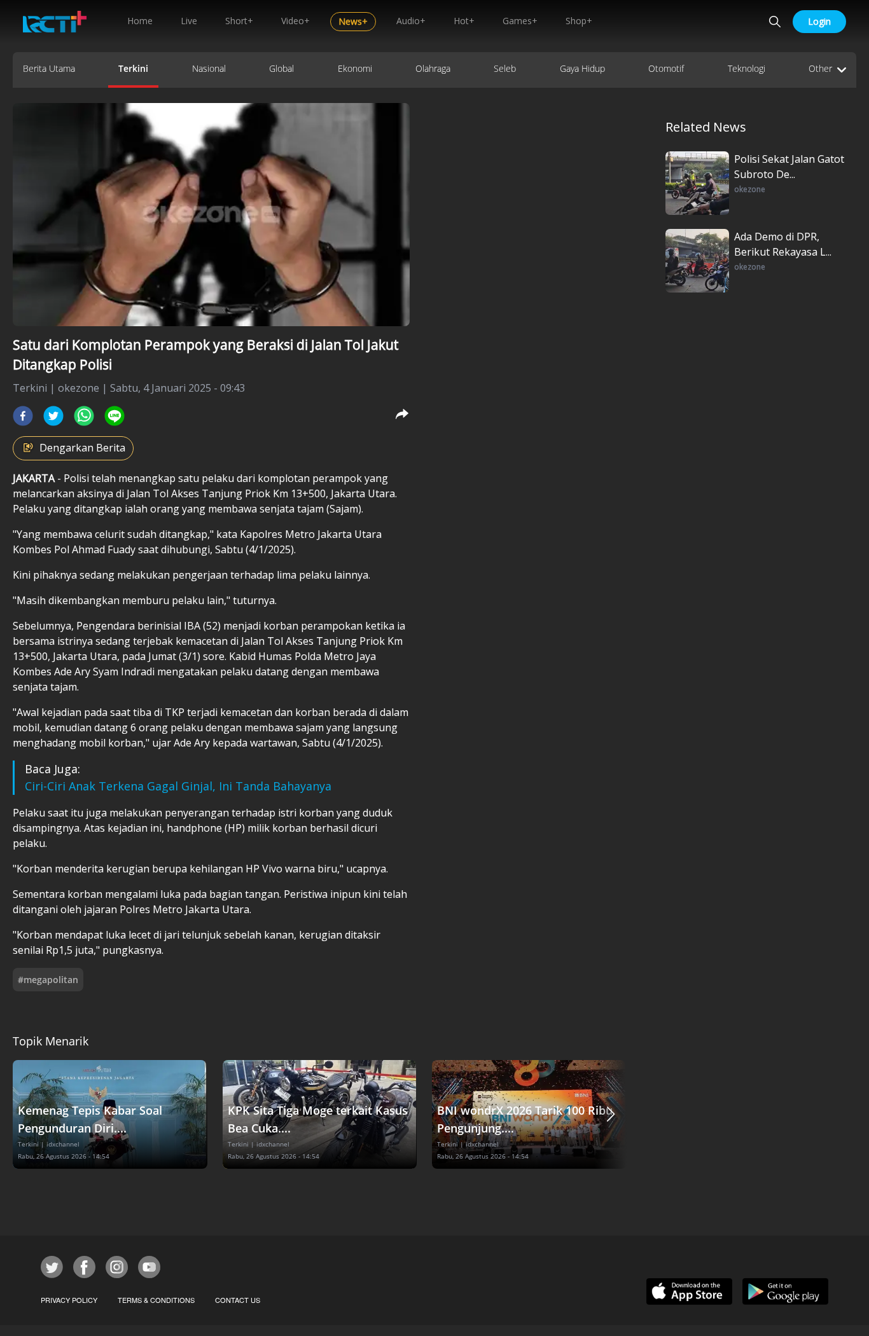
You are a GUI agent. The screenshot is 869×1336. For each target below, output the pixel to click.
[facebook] (23, 416)
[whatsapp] (84, 416)
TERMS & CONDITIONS (156, 1300)
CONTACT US (237, 1300)
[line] (114, 416)
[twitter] (53, 416)
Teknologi (746, 68)
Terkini (133, 68)
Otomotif (666, 68)
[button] (611, 1114)
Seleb (505, 68)
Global (281, 68)
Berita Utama (49, 68)
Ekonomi (355, 68)
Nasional (209, 68)
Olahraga (432, 68)
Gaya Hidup (582, 68)
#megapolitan (48, 980)
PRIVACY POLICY (69, 1300)
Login (819, 21)
